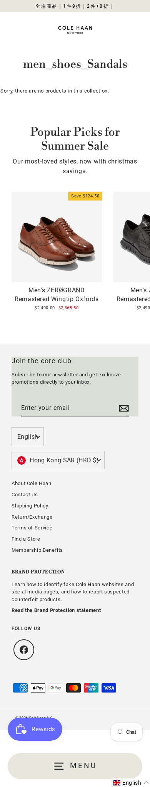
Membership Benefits (37, 550)
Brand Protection (38, 572)
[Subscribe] (123, 408)
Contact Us (25, 494)
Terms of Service (32, 528)
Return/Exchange (32, 517)
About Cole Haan (32, 483)
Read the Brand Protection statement (56, 610)
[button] (131, 783)
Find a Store (26, 539)
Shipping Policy (30, 506)
